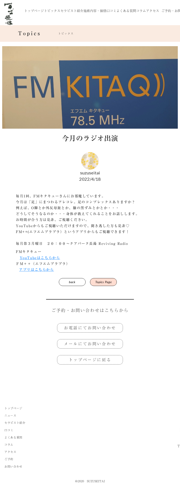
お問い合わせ (13, 466)
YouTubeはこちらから (40, 257)
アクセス (152, 10)
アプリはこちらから (36, 269)
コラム (141, 11)
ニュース (10, 415)
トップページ (34, 11)
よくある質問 (126, 10)
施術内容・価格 (94, 10)
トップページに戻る (90, 360)
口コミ (111, 10)
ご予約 (8, 459)
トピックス (52, 10)
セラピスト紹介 (71, 10)
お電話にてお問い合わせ (90, 328)
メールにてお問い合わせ (90, 344)
